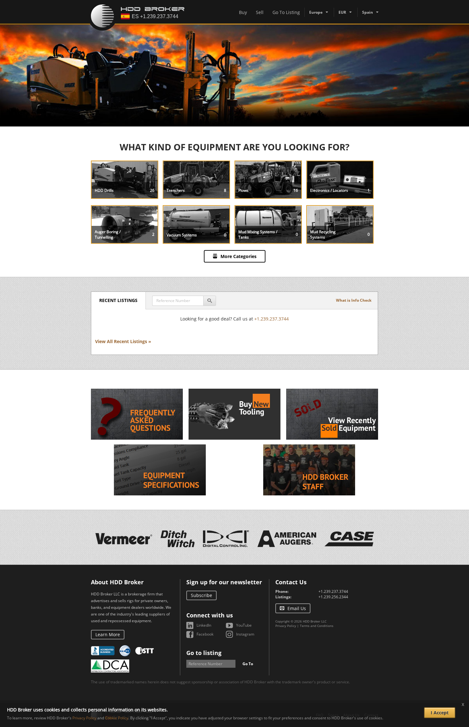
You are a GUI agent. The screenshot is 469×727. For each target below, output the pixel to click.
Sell (260, 12)
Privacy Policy (285, 625)
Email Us (296, 608)
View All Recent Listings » (123, 341)
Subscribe (201, 595)
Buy (243, 12)
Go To (247, 663)
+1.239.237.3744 (271, 319)
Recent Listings (118, 300)
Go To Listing (286, 12)
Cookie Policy (116, 718)
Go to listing (203, 653)
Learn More (107, 634)
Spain (367, 12)
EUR (342, 12)
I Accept (440, 712)
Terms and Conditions (316, 625)
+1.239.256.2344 (333, 597)
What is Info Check (353, 300)
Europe (316, 12)
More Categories (238, 256)
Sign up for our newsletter (224, 582)
